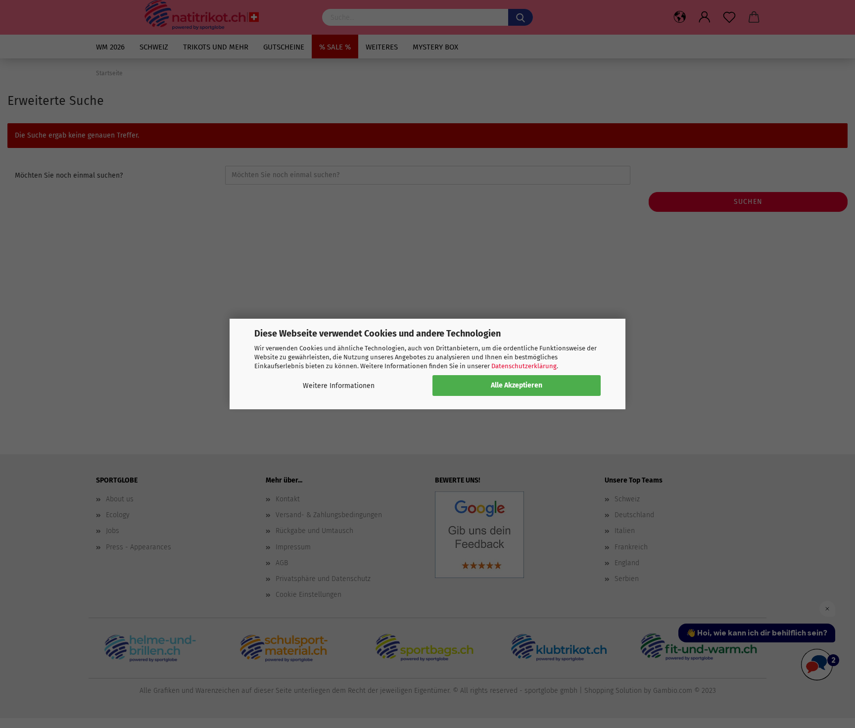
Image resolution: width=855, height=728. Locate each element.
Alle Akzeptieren (516, 385)
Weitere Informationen (339, 386)
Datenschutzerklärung (524, 366)
